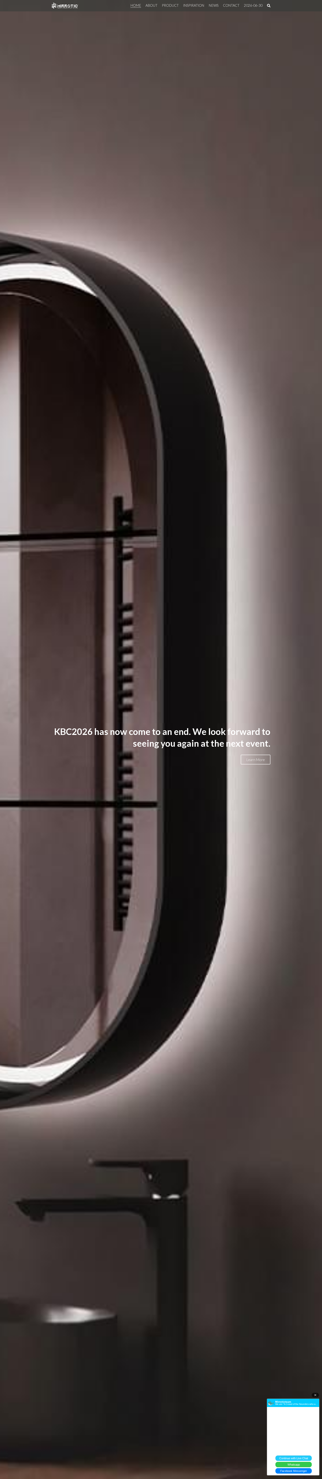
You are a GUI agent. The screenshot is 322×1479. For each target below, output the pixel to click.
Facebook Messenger (293, 1470)
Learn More (255, 759)
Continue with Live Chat (293, 1458)
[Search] (269, 5)
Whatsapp (294, 1464)
